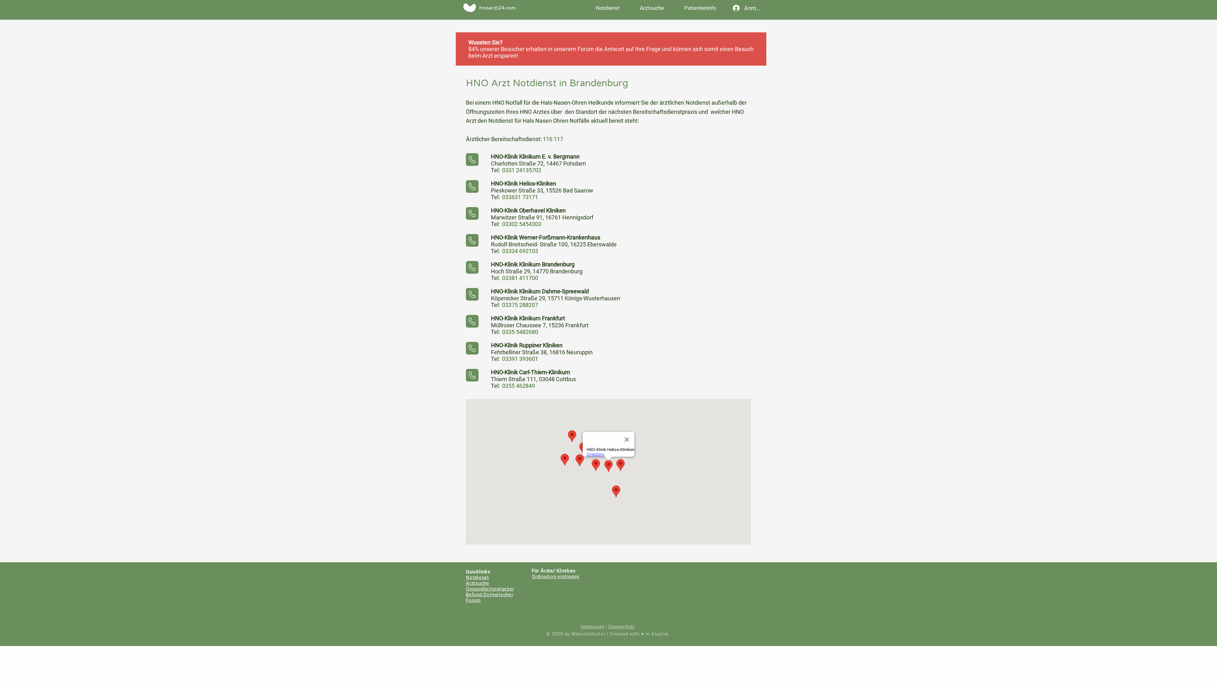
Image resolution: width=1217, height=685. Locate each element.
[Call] (472, 159)
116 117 (553, 139)
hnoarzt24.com (497, 8)
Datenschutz (621, 627)
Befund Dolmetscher (489, 594)
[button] (700, 8)
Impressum (592, 627)
